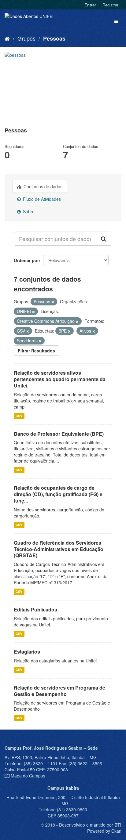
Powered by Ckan (104, 831)
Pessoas (54, 38)
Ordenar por (26, 260)
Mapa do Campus (28, 776)
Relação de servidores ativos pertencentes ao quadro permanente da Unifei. (60, 379)
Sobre (28, 211)
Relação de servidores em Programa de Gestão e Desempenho (59, 691)
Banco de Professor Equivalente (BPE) (59, 433)
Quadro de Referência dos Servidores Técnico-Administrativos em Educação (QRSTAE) (58, 549)
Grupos (26, 38)
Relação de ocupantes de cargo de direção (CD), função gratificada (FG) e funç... (58, 494)
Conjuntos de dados (42, 186)
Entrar (90, 5)
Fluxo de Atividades (41, 199)
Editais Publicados (35, 609)
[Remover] (52, 301)
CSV (19, 415)
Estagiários (27, 651)
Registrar (110, 5)
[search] (104, 239)
